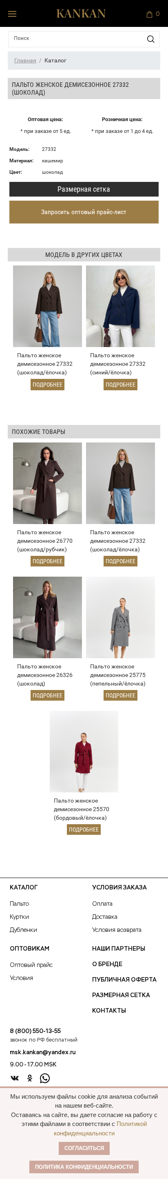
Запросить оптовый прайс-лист (83, 212)
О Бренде (107, 964)
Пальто (19, 904)
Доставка (104, 917)
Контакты (109, 1011)
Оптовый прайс (31, 965)
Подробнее (47, 384)
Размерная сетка (83, 189)
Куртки (19, 917)
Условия (21, 978)
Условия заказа (119, 888)
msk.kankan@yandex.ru (42, 1052)
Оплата (102, 904)
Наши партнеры (118, 949)
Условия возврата (116, 930)
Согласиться (84, 1148)
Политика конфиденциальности (84, 1167)
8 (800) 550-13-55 (35, 1031)
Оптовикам (29, 949)
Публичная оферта (124, 980)
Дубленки (23, 930)
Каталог (24, 888)
